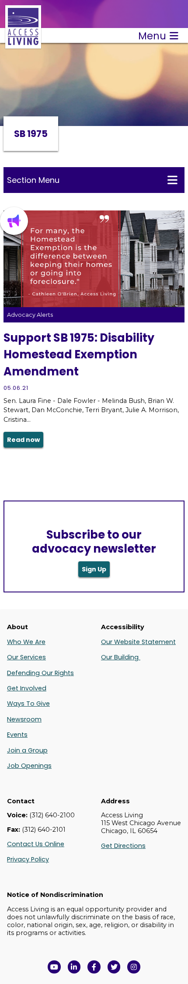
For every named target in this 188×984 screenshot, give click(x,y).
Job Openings (29, 765)
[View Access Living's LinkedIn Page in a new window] (74, 966)
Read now (23, 439)
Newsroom (24, 719)
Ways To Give (28, 703)
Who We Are (26, 641)
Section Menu (33, 180)
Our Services (26, 657)
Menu (152, 36)
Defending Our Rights (40, 673)
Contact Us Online (35, 844)
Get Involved (26, 688)
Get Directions (123, 845)
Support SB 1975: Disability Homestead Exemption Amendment (78, 354)
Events (17, 734)
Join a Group (27, 750)
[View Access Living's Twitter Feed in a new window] (114, 966)
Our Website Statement (138, 641)
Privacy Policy (28, 859)
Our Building (120, 657)
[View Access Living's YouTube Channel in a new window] (54, 966)
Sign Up (94, 569)
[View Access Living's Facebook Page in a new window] (94, 966)
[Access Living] (23, 44)
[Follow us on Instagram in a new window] (133, 966)
